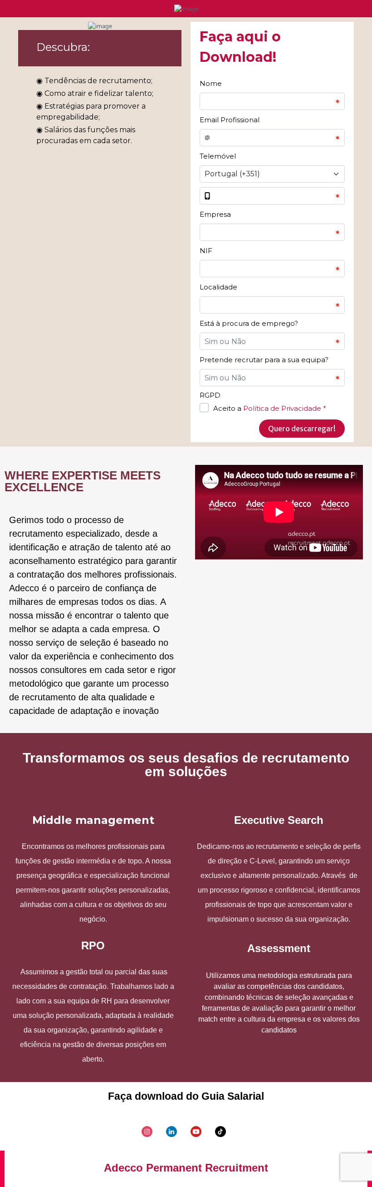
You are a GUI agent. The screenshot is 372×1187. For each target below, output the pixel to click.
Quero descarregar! (302, 428)
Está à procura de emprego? (249, 323)
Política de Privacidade (282, 408)
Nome (211, 83)
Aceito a (269, 408)
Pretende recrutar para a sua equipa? (264, 359)
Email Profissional (229, 119)
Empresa (215, 214)
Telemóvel (218, 156)
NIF (206, 250)
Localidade (218, 287)
